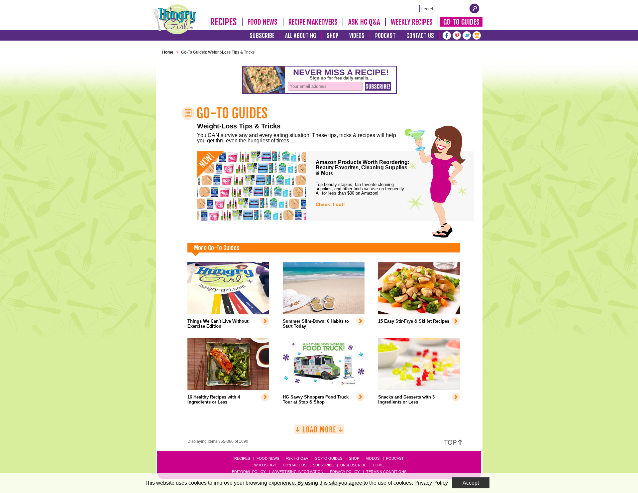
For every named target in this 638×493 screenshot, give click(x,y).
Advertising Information (297, 472)
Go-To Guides (461, 22)
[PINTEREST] (457, 35)
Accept (471, 483)
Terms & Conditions (386, 472)
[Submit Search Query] (474, 8)
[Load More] (319, 431)
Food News (263, 22)
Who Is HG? (265, 465)
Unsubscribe (353, 465)
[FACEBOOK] (447, 35)
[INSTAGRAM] (477, 35)
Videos (357, 35)
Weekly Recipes (411, 22)
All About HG (300, 35)
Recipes (223, 22)
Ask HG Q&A (364, 22)
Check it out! (330, 204)
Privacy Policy (345, 472)
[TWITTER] (467, 35)
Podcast (385, 35)
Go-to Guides (328, 458)
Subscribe (262, 35)
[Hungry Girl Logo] (175, 19)
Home (378, 465)
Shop (332, 35)
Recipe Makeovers (313, 22)
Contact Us (420, 35)
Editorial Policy (249, 472)
